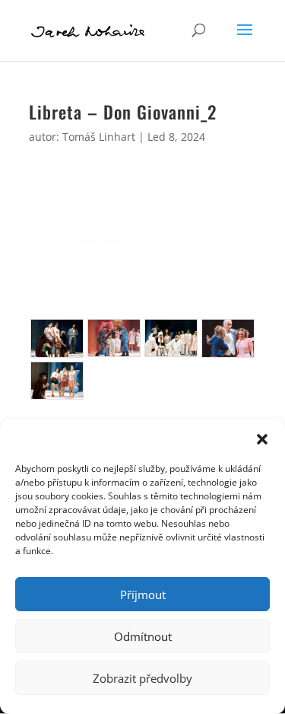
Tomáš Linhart (98, 136)
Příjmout (143, 594)
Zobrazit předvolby (142, 678)
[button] (262, 439)
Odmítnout (143, 636)
